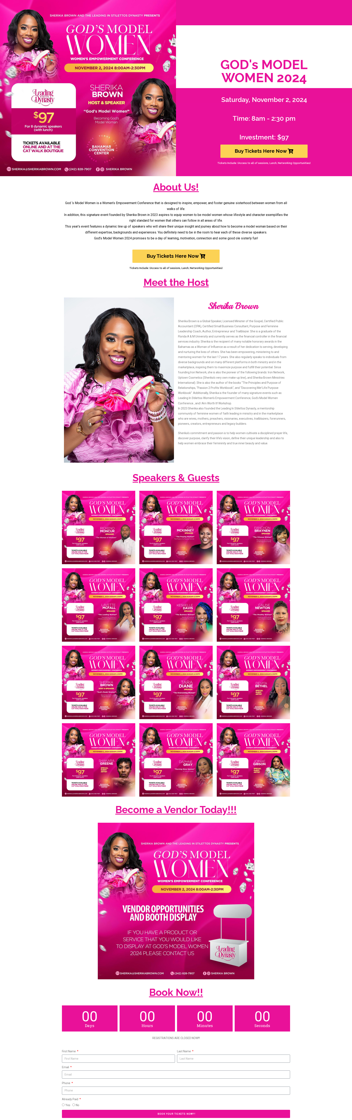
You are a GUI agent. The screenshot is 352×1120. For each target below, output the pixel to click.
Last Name (184, 1051)
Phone (66, 1083)
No (77, 1105)
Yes (67, 1105)
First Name (69, 1051)
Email (66, 1067)
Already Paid (70, 1099)
